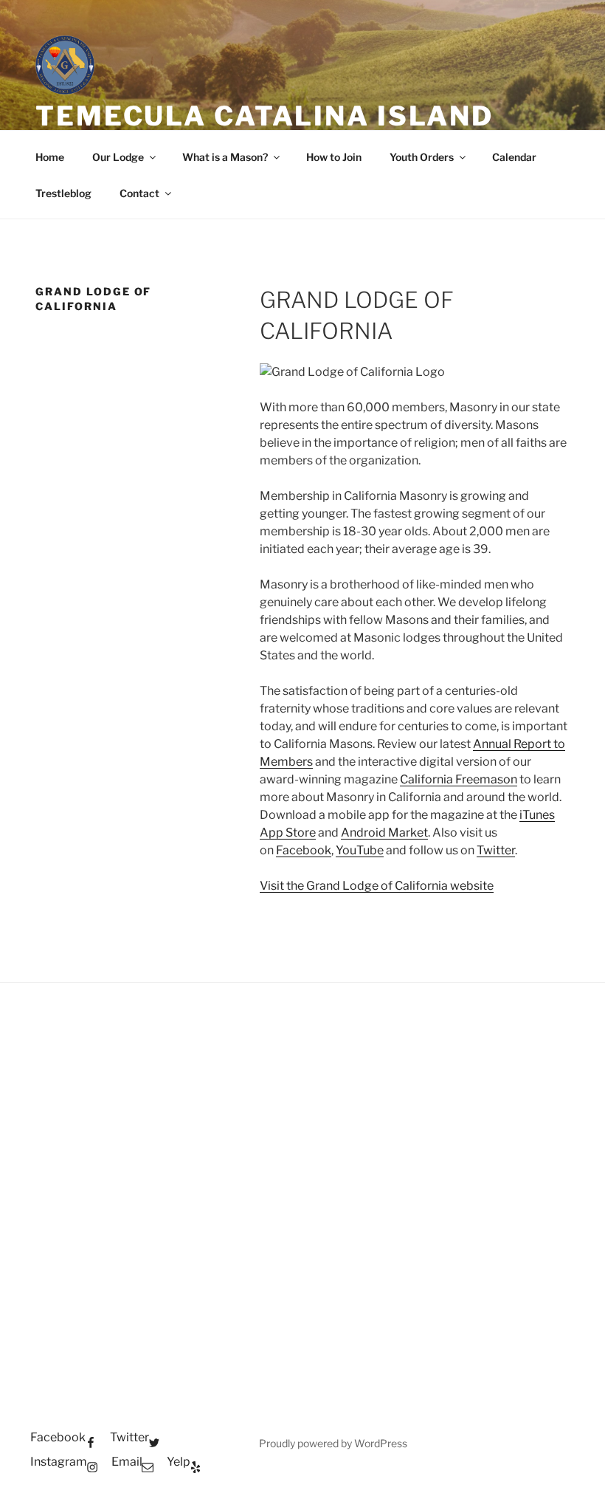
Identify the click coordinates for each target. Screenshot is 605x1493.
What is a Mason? (225, 157)
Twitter (496, 850)
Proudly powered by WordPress (333, 1443)
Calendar (514, 157)
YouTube (360, 850)
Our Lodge (118, 157)
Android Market (384, 833)
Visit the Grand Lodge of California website (377, 886)
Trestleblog (63, 193)
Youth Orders (422, 157)
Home (49, 157)
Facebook (303, 850)
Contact (139, 193)
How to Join (334, 157)
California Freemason (458, 779)
